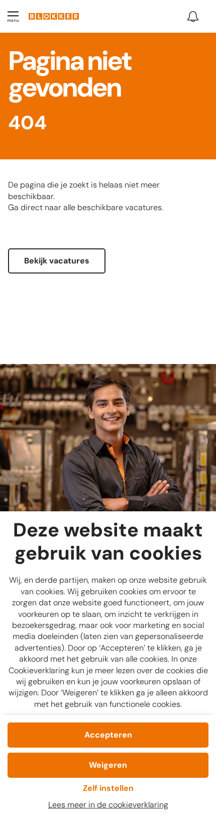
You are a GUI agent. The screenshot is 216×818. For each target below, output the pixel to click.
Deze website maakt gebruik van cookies (108, 542)
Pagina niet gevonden (69, 76)
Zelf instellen (108, 788)
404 (27, 123)
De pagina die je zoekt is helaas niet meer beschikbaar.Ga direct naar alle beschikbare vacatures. (85, 196)
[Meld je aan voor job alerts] (192, 16)
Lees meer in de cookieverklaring (108, 804)
